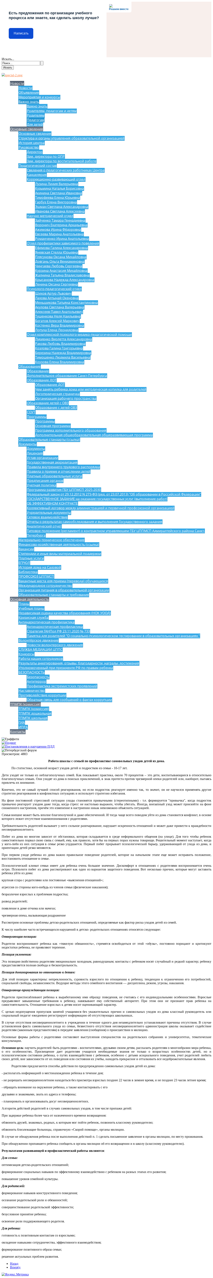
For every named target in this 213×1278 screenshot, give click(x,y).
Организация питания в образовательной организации (64, 590)
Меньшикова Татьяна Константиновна (66, 302)
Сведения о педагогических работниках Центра (65, 170)
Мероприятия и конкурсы (39, 97)
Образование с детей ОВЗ (56, 407)
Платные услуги (31, 558)
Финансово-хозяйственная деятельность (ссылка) (59, 544)
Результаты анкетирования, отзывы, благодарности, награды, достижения (79, 663)
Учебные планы (31, 608)
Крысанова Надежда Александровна (64, 279)
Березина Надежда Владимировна (63, 352)
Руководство (29, 147)
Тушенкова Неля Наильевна (58, 316)
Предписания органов (45, 480)
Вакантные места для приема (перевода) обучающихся (63, 581)
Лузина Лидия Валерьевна (56, 184)
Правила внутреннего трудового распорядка (63, 467)
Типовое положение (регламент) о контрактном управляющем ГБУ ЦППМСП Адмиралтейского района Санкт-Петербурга (116, 533)
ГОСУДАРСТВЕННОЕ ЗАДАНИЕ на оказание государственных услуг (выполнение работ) (97, 499)
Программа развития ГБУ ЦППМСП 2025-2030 (64, 489)
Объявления (29, 92)
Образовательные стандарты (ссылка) (49, 439)
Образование (30, 366)
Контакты (17, 731)
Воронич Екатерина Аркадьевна (61, 225)
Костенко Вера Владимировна (59, 325)
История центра (32, 142)
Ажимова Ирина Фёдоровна (58, 229)
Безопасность (38, 677)
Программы (36, 416)
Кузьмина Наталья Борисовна (59, 188)
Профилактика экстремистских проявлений (62, 686)
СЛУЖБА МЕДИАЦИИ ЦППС (40, 649)
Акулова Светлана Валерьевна (59, 307)
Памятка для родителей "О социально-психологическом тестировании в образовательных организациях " (113, 636)
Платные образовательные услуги (54, 476)
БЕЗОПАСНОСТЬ (32, 672)
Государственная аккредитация (52, 462)
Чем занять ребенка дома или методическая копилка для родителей (90, 389)
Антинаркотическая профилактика (46, 622)
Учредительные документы (49, 512)
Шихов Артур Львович (53, 293)
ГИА (22, 722)
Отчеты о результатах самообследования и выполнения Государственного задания (94, 521)
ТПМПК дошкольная (35, 713)
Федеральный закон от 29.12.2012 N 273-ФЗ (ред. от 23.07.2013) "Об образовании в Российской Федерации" (114, 494)
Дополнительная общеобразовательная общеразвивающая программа (94, 435)
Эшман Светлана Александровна (61, 206)
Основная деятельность (29, 599)
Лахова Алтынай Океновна (56, 298)
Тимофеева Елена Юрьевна (57, 197)
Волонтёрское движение (38, 640)
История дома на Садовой (40, 567)
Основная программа (53, 426)
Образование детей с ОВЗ (48, 403)
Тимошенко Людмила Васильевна (62, 357)
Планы (24, 604)
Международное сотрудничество (45, 585)
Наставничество (32, 690)
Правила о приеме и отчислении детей (58, 471)
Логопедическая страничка (57, 394)
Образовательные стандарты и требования (54, 594)
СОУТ (31, 412)
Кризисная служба (33, 617)
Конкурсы (26, 654)
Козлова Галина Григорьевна (59, 348)
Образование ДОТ (41, 380)
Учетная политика (41, 485)
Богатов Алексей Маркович (57, 321)
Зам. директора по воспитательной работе (61, 161)
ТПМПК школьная (33, 718)
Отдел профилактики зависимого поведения (63, 243)
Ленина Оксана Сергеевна (56, 284)
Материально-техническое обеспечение (51, 540)
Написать (21, 33)
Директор (34, 152)
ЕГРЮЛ (24, 562)
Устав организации (42, 457)
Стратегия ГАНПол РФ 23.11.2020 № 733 (58, 631)
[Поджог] (9, 743)
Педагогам (35, 120)
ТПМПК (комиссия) (25, 704)
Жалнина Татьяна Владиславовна (62, 275)
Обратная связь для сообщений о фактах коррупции (69, 699)
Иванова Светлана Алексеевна (60, 211)
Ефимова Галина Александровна (61, 247)
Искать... (8, 59)
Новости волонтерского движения (55, 645)
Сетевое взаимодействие (47, 517)
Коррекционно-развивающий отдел (56, 179)
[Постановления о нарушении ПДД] (28, 746)
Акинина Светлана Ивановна (58, 193)
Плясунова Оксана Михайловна (60, 257)
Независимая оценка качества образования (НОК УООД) (65, 613)
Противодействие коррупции (42, 695)
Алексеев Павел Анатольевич (59, 311)
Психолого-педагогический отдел (54, 289)
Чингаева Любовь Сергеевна (58, 266)
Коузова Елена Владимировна (59, 362)
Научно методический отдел (50, 216)
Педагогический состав (38, 165)
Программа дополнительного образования (70, 430)
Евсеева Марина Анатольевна (59, 234)
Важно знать (29, 101)
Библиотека (28, 572)
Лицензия (35, 453)
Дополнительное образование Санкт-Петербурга (67, 375)
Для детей (35, 124)
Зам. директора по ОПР (46, 156)
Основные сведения (26, 129)
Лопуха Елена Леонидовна (56, 330)
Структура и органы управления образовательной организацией (71, 138)
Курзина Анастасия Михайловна (61, 270)
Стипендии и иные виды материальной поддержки (60, 553)
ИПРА (23, 727)
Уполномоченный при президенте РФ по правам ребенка (66, 667)
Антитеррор (36, 681)
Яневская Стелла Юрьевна (56, 252)
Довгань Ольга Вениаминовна (59, 261)
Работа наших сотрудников (41, 658)
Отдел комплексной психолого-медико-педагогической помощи (79, 334)
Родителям (36, 115)
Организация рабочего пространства (65, 398)
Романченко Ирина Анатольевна (62, 238)
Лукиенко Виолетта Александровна (63, 339)
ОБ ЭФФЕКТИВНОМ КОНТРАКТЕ (52, 503)
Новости (17, 83)
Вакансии (26, 549)
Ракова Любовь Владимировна (60, 343)
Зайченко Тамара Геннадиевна (60, 220)
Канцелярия (37, 174)
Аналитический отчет (44, 526)
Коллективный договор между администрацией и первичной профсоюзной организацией (100, 508)
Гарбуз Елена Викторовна (56, 202)
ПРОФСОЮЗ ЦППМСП (36, 576)
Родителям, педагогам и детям (52, 111)
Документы (28, 444)
